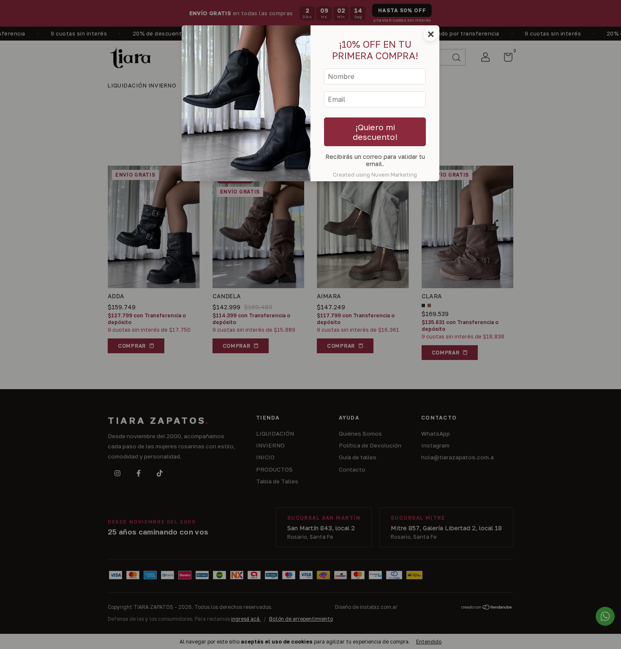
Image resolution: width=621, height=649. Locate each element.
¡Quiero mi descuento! (375, 132)
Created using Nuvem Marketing (375, 174)
